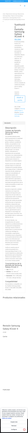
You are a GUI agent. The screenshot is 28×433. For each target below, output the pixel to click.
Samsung (16, 116)
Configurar (14, 429)
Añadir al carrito (20, 98)
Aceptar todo (14, 422)
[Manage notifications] (24, 429)
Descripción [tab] (7, 123)
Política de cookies (7, 418)
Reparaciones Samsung (11, 14)
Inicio (4, 14)
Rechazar (14, 425)
